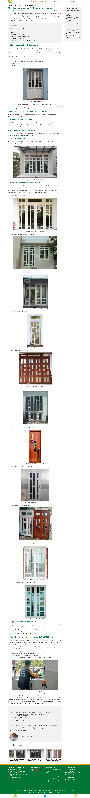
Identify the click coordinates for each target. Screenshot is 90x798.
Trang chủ (10, 5)
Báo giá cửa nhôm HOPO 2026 (53, 776)
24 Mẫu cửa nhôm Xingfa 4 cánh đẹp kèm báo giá (73, 38)
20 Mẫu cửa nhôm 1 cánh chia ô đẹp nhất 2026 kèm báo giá (53, 760)
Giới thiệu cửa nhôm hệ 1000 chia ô (19, 27)
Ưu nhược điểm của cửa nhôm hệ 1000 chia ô (22, 29)
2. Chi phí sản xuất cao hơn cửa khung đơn (22, 32)
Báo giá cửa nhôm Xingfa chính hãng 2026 (72, 18)
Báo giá (51, 1)
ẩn (16, 25)
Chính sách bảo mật (69, 776)
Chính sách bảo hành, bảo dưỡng (72, 772)
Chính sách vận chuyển (70, 774)
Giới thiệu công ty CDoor (70, 769)
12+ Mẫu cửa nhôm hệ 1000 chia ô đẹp (20, 36)
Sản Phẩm (43, 1)
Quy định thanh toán (69, 777)
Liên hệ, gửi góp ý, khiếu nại (71, 771)
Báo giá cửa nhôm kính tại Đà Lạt (53, 769)
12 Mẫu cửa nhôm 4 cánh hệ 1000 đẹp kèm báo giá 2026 (34, 760)
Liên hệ (78, 1)
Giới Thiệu (34, 1)
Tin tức (70, 1)
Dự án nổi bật (61, 1)
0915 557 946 (33, 633)
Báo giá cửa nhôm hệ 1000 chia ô (18, 38)
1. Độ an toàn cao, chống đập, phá (20, 31)
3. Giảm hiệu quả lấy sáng (17, 34)
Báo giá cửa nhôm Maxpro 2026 (53, 785)
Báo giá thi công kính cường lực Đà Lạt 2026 (73, 26)
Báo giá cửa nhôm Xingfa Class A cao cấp (72, 29)
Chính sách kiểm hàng (70, 779)
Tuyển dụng (67, 781)
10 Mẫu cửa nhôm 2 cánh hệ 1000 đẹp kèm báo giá (16, 760)
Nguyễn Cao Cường (13, 10)
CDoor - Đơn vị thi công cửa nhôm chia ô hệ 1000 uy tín (24, 40)
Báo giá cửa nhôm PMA (72, 23)
